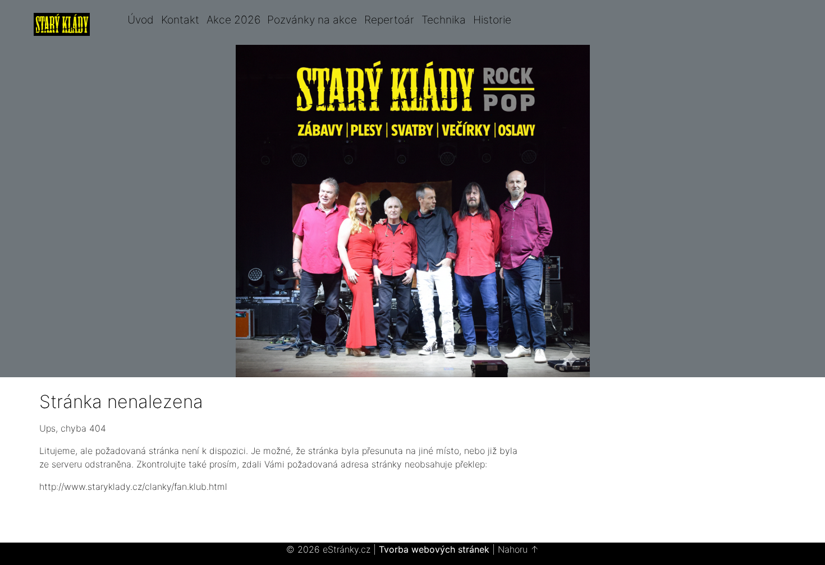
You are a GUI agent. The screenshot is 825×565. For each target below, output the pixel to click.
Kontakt (180, 19)
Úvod (140, 19)
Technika (443, 19)
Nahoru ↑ (518, 549)
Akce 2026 (233, 19)
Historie (492, 19)
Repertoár (389, 19)
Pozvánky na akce (312, 19)
